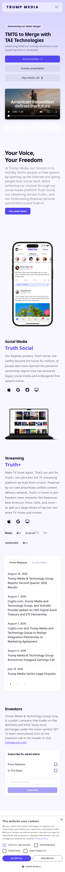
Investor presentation (32, 68)
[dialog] (32, 844)
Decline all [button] (47, 858)
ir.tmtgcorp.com (16, 742)
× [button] (61, 819)
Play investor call (30, 77)
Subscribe (32, 790)
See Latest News (18, 211)
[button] (32, 866)
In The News (39, 562)
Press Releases (18, 562)
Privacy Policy (41, 838)
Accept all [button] (17, 858)
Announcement (31, 58)
